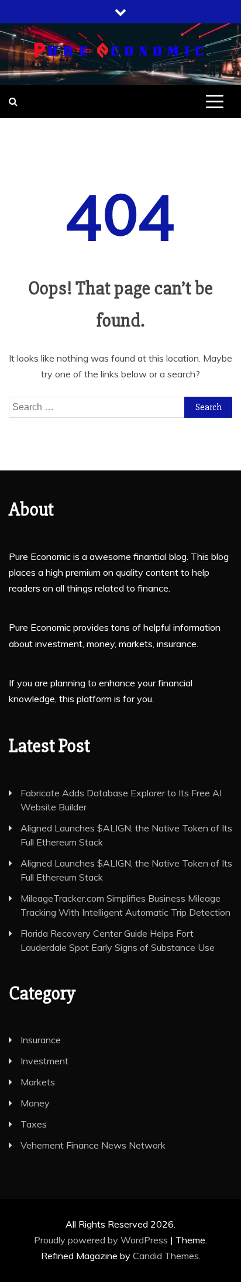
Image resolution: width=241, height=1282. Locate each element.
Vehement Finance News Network (93, 1145)
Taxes (33, 1124)
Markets (37, 1082)
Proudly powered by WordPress (102, 1240)
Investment (44, 1061)
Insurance (40, 1040)
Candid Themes (166, 1256)
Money (35, 1103)
